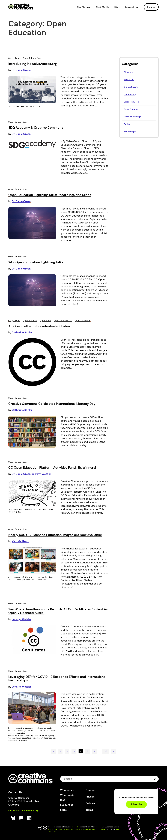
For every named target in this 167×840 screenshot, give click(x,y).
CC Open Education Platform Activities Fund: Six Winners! (52, 468)
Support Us (131, 7)
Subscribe (136, 804)
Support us (66, 805)
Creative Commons (20, 7)
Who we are (67, 790)
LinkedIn (29, 818)
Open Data (45, 320)
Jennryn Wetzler (41, 474)
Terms (89, 809)
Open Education (32, 58)
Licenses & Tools (132, 101)
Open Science (83, 320)
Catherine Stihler (22, 332)
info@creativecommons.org (23, 810)
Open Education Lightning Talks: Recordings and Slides (49, 195)
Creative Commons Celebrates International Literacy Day (51, 404)
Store (63, 809)
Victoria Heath (20, 541)
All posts (128, 72)
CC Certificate (131, 87)
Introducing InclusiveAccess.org (32, 64)
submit (154, 778)
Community (130, 94)
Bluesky (13, 818)
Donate (151, 7)
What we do (67, 795)
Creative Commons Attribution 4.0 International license (76, 829)
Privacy (90, 796)
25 (105, 751)
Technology (130, 131)
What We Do (102, 7)
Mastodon (21, 818)
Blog (117, 7)
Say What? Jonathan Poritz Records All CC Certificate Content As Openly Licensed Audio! (58, 611)
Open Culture (131, 109)
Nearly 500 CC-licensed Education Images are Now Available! (55, 535)
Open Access (30, 320)
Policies (90, 803)
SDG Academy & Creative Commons (35, 128)
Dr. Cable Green (21, 70)
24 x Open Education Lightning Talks (35, 262)
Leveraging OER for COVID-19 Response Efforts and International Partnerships (57, 678)
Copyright (14, 58)
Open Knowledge (132, 116)
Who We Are (83, 7)
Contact (91, 790)
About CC (129, 79)
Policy (127, 124)
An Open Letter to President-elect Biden (39, 326)
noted (75, 827)
